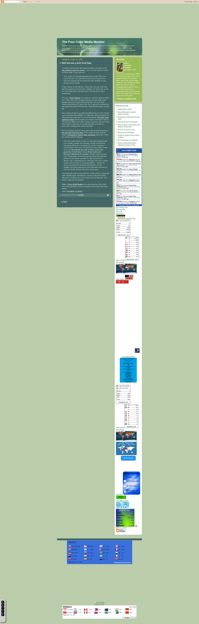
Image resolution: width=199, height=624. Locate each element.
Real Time (128, 205)
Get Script (121, 205)
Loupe (2, 618)
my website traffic (128, 356)
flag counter (120, 262)
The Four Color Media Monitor (83, 42)
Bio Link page (120, 209)
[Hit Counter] (130, 216)
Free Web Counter (122, 500)
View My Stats (130, 218)
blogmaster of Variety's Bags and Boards (81, 135)
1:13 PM (80, 195)
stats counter (120, 260)
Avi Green (127, 65)
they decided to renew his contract (73, 70)
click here (119, 494)
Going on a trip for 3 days (126, 129)
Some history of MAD (123, 203)
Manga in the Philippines (126, 132)
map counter (120, 279)
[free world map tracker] (126, 273)
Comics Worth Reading (75, 184)
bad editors (71, 191)
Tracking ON (135, 205)
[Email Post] (108, 195)
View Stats (128, 381)
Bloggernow (120, 213)
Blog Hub (119, 211)
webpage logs (99, 604)
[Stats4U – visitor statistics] (125, 525)
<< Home (64, 201)
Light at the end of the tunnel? (128, 122)
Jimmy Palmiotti (74, 98)
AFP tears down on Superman (128, 140)
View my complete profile (127, 99)
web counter (120, 427)
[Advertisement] (99, 16)
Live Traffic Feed (129, 150)
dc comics (78, 191)
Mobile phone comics (125, 109)
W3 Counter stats (122, 207)
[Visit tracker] (126, 454)
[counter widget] (126, 440)
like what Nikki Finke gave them (72, 133)
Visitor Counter (128, 458)
